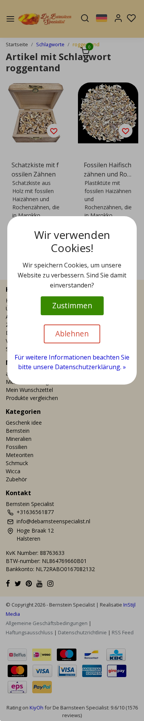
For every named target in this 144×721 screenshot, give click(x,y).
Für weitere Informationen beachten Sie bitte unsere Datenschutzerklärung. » (72, 362)
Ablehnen (72, 333)
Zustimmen (72, 305)
